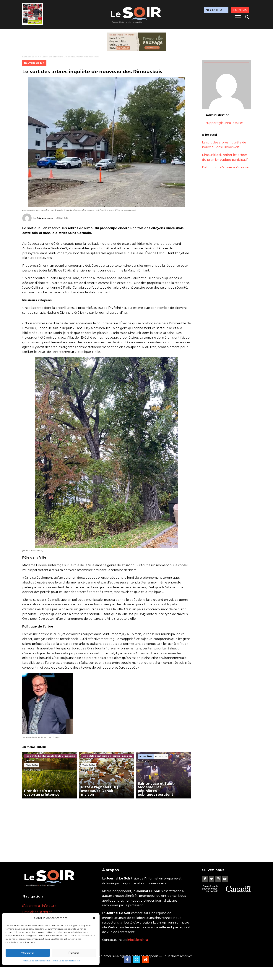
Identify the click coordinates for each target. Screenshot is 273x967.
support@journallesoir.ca (224, 123)
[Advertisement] (106, 826)
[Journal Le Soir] (136, 14)
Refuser (73, 952)
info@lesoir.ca (137, 940)
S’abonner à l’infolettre (39, 906)
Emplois (240, 10)
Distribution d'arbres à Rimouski (225, 167)
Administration (45, 218)
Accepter (27, 952)
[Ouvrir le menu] (238, 17)
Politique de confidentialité (36, 960)
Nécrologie (216, 10)
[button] (94, 918)
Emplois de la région (37, 912)
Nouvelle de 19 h (30, 56)
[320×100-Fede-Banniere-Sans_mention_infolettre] (136, 42)
